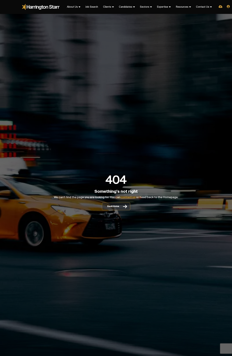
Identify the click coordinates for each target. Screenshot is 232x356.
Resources (182, 7)
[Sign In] (228, 6)
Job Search (91, 7)
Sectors (144, 7)
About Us (72, 7)
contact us (128, 197)
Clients (107, 7)
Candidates (125, 7)
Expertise (162, 7)
